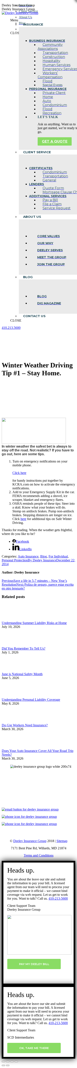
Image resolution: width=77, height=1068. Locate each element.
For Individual (58, 556)
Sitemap (61, 841)
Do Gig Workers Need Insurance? (25, 725)
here (23, 519)
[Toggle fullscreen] (12, 1061)
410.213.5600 (11, 328)
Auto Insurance (28, 556)
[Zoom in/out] (16, 1061)
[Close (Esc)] (3, 1061)
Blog (43, 556)
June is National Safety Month (22, 674)
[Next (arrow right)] (7, 1065)
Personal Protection (15, 560)
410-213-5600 (58, 898)
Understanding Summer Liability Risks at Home (34, 623)
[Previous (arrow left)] (3, 1065)
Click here (19, 473)
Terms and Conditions (38, 855)
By (42, 560)
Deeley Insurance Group (29, 841)
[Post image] (13, 619)
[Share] (7, 1061)
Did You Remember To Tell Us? (23, 648)
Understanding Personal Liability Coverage (31, 699)
